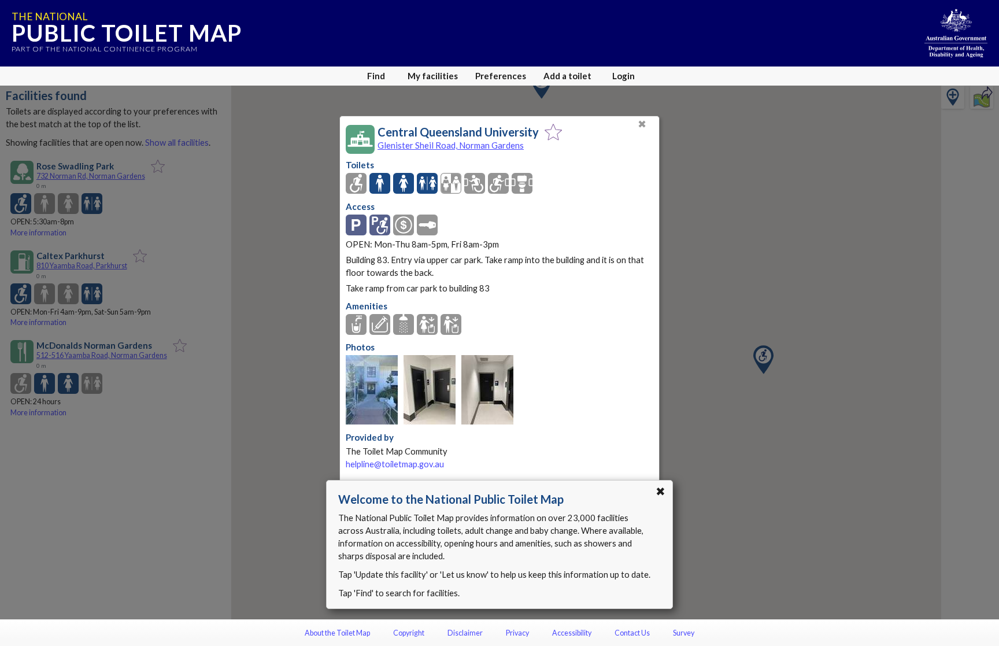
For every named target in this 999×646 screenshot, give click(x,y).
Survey (683, 633)
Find (376, 76)
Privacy (517, 633)
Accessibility (571, 633)
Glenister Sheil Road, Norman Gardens (451, 145)
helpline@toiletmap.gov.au (395, 464)
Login (623, 76)
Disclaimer (465, 633)
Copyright (408, 633)
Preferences (500, 76)
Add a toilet (567, 76)
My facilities (433, 76)
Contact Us (632, 633)
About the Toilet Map (337, 633)
